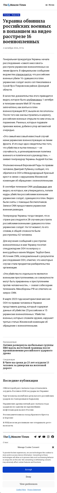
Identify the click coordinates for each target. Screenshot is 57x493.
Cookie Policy (21, 490)
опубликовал (40, 186)
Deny (28, 477)
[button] (53, 447)
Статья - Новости (11, 15)
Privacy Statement (34, 490)
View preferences (28, 484)
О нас (5, 442)
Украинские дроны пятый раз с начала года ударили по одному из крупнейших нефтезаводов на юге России (26, 407)
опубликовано (34, 99)
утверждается (23, 74)
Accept (28, 469)
